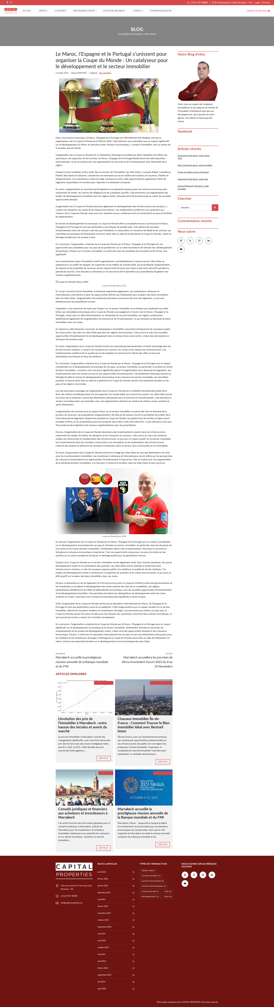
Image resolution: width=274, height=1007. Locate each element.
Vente (168, 896)
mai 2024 (101, 934)
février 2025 (103, 906)
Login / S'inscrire (262, 3)
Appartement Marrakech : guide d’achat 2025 (193, 157)
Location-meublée (151, 876)
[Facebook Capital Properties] (181, 240)
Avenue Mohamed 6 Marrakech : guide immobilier (193, 187)
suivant (147, 660)
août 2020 (102, 989)
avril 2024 (102, 941)
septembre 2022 (104, 975)
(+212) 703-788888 (199, 3)
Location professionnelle (153, 886)
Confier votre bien (256, 11)
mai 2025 (101, 899)
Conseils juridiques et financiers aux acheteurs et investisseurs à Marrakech (82, 813)
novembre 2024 (104, 913)
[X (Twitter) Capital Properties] (190, 240)
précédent (82, 660)
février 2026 (103, 879)
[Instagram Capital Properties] (199, 240)
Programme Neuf (150, 896)
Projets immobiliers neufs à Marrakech (193, 172)
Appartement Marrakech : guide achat (193, 179)
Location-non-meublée (152, 881)
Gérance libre (148, 870)
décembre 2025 (104, 893)
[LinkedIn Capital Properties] (208, 240)
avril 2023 (102, 961)
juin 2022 (101, 982)
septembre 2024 (104, 927)
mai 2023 (101, 954)
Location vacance (150, 891)
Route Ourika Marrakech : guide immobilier (195, 165)
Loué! (168, 891)
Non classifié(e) (105, 73)
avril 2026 (102, 872)
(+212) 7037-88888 (69, 896)
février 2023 (103, 968)
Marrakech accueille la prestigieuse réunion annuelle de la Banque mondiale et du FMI (143, 813)
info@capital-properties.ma (71, 903)
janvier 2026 (103, 886)
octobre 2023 (103, 948)
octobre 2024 (103, 920)
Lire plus (103, 758)
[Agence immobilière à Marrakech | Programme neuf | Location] (10, 11)
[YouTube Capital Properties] (181, 249)
